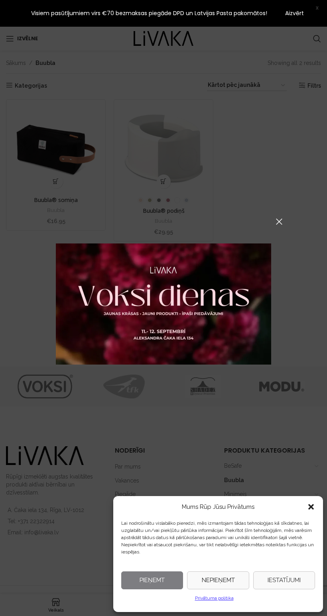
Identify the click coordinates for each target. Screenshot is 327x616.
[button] (311, 507)
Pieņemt (152, 580)
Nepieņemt (218, 580)
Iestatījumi (284, 580)
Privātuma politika (214, 598)
